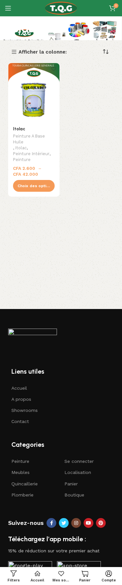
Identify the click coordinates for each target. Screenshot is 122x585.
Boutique (74, 494)
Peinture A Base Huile (29, 139)
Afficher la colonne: (43, 52)
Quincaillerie (24, 483)
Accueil (19, 388)
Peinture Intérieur (31, 153)
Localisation (77, 472)
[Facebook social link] (51, 523)
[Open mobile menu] (8, 8)
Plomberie (22, 494)
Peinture (22, 159)
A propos (21, 399)
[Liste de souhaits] (54, 68)
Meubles (20, 472)
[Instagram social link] (76, 523)
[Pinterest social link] (101, 523)
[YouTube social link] (88, 523)
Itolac (19, 128)
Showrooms (24, 410)
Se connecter (79, 461)
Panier (71, 483)
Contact (20, 421)
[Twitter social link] (64, 523)
